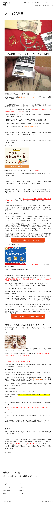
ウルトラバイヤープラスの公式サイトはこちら (28, 316)
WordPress (50, 501)
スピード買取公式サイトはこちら (28, 240)
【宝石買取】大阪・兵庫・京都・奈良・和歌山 (27, 54)
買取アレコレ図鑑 (11, 472)
